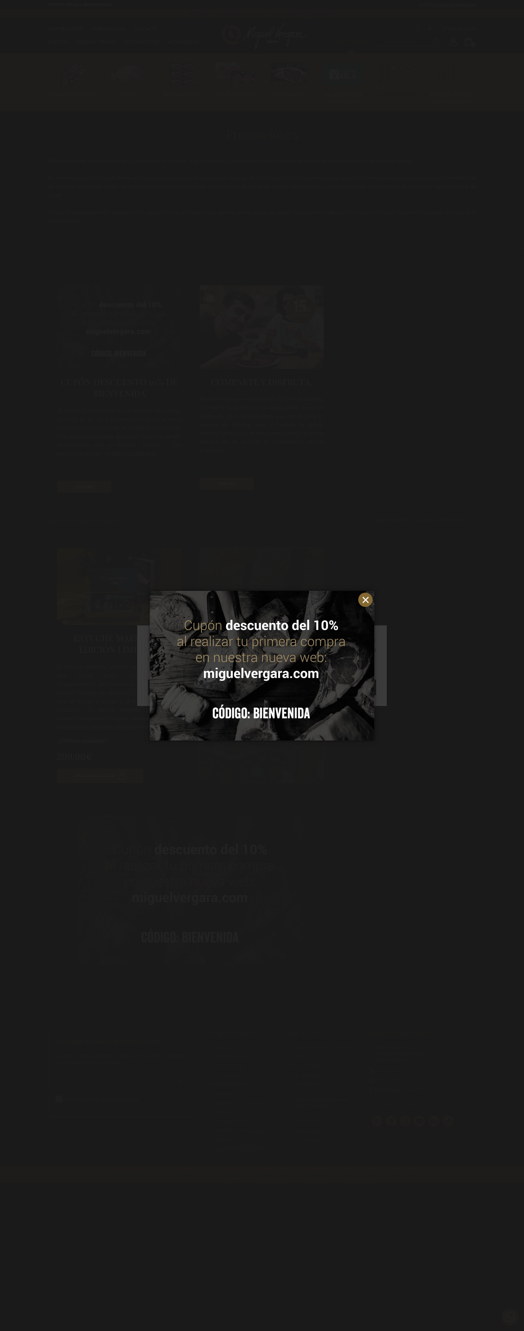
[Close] (367, 598)
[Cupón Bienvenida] (262, 666)
